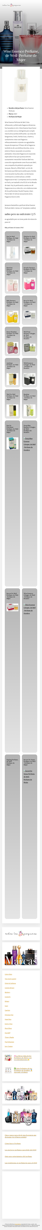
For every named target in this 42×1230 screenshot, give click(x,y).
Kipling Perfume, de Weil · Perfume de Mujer (12, 762)
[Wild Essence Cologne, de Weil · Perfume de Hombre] (29, 379)
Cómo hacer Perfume (13, 1143)
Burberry (7, 992)
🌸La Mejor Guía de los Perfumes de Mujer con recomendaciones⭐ (23, 1058)
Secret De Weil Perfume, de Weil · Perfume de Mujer (12, 596)
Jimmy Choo (8, 1024)
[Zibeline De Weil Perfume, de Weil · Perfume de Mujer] (29, 250)
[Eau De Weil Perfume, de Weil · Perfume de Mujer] (12, 252)
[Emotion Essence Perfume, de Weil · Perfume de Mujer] (12, 285)
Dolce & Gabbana (10, 983)
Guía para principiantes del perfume (18, 1156)
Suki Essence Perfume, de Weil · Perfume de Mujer (12, 303)
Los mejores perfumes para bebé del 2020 (20, 1150)
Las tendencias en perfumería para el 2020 (21, 1163)
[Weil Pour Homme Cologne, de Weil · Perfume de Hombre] (29, 348)
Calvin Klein (8, 974)
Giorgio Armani (9, 988)
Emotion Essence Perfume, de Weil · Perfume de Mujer (12, 271)
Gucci (6, 1006)
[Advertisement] (21, 28)
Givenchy (8, 997)
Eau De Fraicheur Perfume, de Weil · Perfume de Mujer (12, 429)
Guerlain (7, 1010)
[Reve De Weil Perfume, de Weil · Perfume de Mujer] (29, 314)
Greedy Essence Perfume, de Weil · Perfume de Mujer (29, 270)
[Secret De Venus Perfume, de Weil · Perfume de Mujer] (29, 843)
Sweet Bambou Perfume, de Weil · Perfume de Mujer (12, 334)
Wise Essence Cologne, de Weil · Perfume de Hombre (29, 596)
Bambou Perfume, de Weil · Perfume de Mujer (29, 396)
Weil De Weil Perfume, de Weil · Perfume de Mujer (12, 396)
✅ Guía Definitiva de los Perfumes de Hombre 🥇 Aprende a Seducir (23, 1070)
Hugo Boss (8, 1019)
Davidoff (7, 1033)
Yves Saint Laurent (10, 979)
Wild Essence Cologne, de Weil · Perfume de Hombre (29, 365)
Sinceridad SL (18, 1224)
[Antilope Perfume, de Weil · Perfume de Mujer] (12, 379)
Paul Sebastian (9, 1042)
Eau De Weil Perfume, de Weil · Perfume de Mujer (12, 239)
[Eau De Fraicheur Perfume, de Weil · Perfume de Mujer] (12, 443)
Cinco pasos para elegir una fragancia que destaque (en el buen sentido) (20, 1136)
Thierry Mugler (9, 1037)
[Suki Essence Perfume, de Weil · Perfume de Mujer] (12, 317)
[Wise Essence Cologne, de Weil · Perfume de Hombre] (29, 677)
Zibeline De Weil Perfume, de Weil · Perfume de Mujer (29, 239)
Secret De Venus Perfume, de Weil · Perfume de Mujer (29, 762)
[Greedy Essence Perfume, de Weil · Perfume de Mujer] (29, 284)
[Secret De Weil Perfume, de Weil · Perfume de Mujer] (12, 607)
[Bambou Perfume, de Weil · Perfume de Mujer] (29, 410)
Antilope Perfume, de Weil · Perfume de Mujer (12, 365)
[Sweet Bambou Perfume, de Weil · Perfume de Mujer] (12, 348)
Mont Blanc (8, 1028)
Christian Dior (9, 1015)
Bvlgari (7, 1001)
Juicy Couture (9, 1046)
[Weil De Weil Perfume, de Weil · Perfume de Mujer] (12, 410)
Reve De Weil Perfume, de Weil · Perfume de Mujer (29, 303)
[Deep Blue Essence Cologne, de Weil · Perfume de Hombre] (29, 510)
